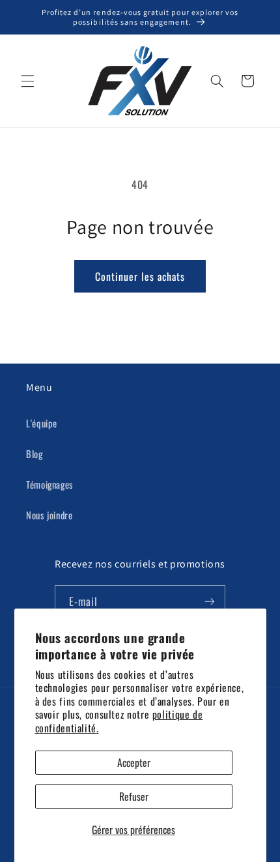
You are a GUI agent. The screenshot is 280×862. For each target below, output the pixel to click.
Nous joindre (49, 515)
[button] (27, 81)
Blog (34, 453)
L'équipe (41, 423)
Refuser (133, 796)
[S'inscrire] (210, 601)
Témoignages (50, 484)
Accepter (133, 762)
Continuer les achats (140, 276)
